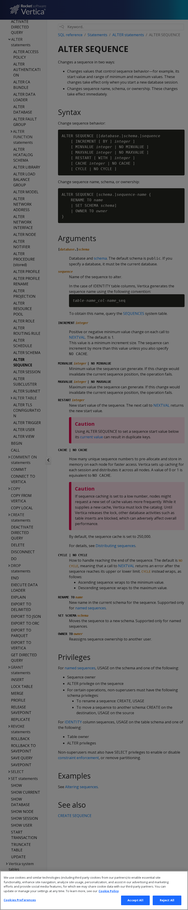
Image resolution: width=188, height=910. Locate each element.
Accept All (135, 900)
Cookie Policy (109, 891)
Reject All (167, 900)
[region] (94, 890)
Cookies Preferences (20, 900)
